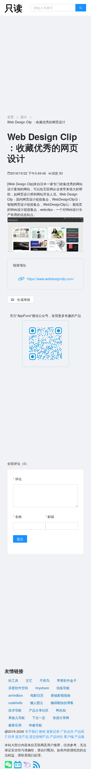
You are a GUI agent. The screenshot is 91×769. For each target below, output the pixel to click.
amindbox (15, 695)
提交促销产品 (39, 736)
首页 (10, 116)
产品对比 (56, 736)
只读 (13, 7)
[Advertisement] (45, 63)
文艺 (29, 680)
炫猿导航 (63, 687)
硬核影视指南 (60, 695)
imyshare (42, 687)
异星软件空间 (18, 687)
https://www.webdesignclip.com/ (50, 278)
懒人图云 (36, 702)
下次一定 (38, 717)
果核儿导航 (16, 717)
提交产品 (21, 736)
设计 (23, 116)
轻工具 (13, 680)
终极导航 (35, 725)
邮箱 (51, 516)
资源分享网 (61, 717)
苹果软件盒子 (67, 680)
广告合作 (67, 731)
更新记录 (53, 731)
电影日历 (36, 695)
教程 (42, 731)
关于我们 (31, 731)
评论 (18, 479)
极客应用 (14, 725)
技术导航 (14, 710)
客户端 (69, 736)
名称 (18, 516)
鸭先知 (61, 710)
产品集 (79, 736)
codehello (15, 702)
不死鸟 (44, 680)
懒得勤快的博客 (62, 702)
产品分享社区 (39, 710)
